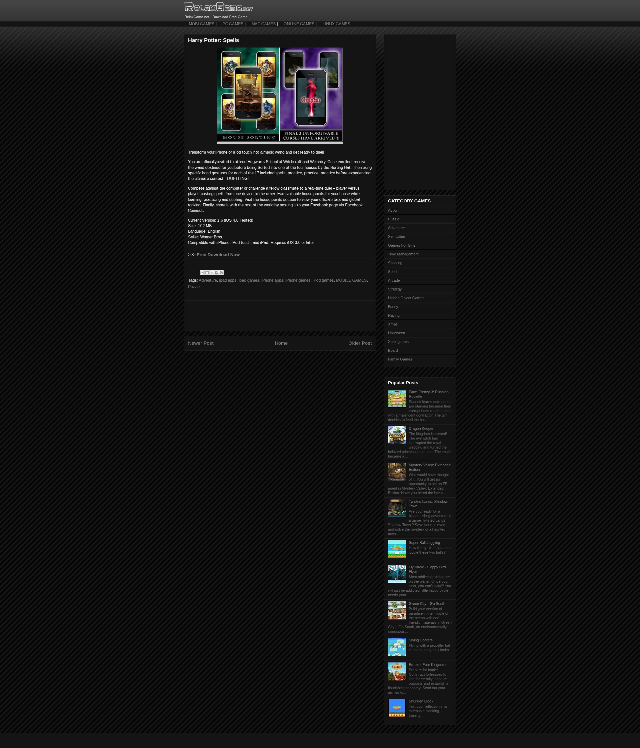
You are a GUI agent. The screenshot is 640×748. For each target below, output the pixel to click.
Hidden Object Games (406, 298)
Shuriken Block (421, 701)
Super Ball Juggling (424, 542)
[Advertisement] (280, 315)
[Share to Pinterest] (221, 272)
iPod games (323, 280)
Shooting (395, 263)
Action (393, 210)
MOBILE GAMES (351, 280)
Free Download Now (218, 254)
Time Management (403, 254)
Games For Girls (402, 245)
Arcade (394, 280)
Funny (393, 306)
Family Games (400, 359)
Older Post (360, 343)
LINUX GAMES (336, 24)
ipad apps (227, 280)
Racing (394, 315)
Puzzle (194, 287)
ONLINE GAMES (299, 24)
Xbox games (398, 341)
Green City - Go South (427, 603)
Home (281, 343)
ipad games (249, 280)
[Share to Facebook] (216, 272)
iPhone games (298, 280)
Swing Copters (421, 640)
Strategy (395, 289)
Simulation (396, 236)
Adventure (208, 280)
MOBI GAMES (201, 24)
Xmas (393, 324)
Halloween (396, 333)
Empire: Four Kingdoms (428, 664)
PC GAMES (233, 24)
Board (393, 350)
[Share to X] (211, 272)
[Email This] (202, 272)
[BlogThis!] (207, 272)
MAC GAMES (264, 24)
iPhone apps (272, 280)
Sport (392, 271)
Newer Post (201, 343)
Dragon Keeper (421, 428)
